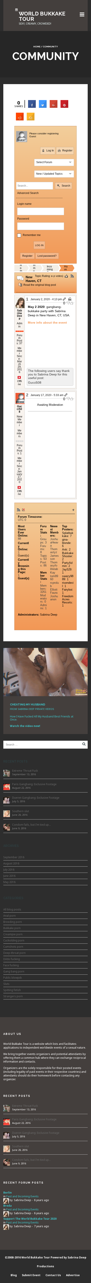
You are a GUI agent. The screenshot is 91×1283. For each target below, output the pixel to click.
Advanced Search (28, 193)
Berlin (7, 1192)
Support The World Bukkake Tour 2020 (30, 1219)
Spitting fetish (12, 990)
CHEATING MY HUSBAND (27, 704)
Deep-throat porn (14, 953)
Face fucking (11, 965)
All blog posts (12, 909)
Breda (7, 1206)
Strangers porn (13, 996)
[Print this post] (70, 299)
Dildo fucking (11, 959)
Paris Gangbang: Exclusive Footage (34, 784)
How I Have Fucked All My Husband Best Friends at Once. (41, 718)
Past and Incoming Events (50, 268)
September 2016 (13, 857)
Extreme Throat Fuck (25, 771)
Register (67, 150)
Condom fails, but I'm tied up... (31, 825)
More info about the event (47, 322)
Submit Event (31, 1275)
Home (36, 46)
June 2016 (9, 876)
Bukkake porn (12, 928)
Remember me (32, 235)
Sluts (6, 984)
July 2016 (8, 869)
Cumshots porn (13, 947)
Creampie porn (13, 934)
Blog (14, 1275)
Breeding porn (12, 922)
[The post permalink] (65, 299)
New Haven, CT (66, 268)
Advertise (73, 1275)
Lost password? (47, 255)
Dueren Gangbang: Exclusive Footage (35, 798)
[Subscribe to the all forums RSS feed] (18, 510)
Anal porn (9, 916)
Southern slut (20, 811)
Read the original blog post (39, 284)
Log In (50, 150)
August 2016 (11, 863)
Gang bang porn (13, 971)
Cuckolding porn (13, 940)
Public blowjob (12, 978)
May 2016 (9, 882)
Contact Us (53, 1275)
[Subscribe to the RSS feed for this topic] (72, 276)
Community (34, 268)
